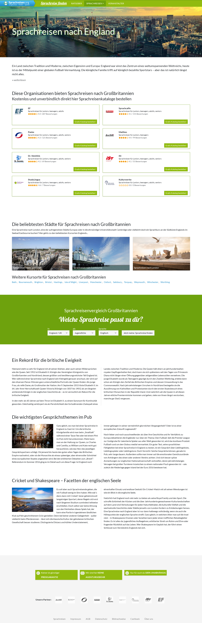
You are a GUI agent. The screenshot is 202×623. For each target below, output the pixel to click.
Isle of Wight (71, 282)
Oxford (107, 282)
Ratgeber (76, 3)
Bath (14, 282)
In (48, 328)
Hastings (58, 282)
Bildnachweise (119, 619)
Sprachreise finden (138, 333)
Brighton (38, 282)
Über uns (148, 619)
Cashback (135, 619)
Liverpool (83, 282)
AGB (88, 619)
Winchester (152, 282)
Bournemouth (25, 282)
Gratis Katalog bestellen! (85, 122)
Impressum (75, 619)
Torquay (128, 282)
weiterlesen (19, 80)
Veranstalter (116, 3)
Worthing (165, 282)
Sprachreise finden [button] (54, 3)
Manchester (96, 282)
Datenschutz (101, 619)
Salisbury (117, 282)
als (74, 328)
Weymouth (139, 282)
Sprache (102, 328)
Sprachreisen (94, 3)
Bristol (48, 282)
